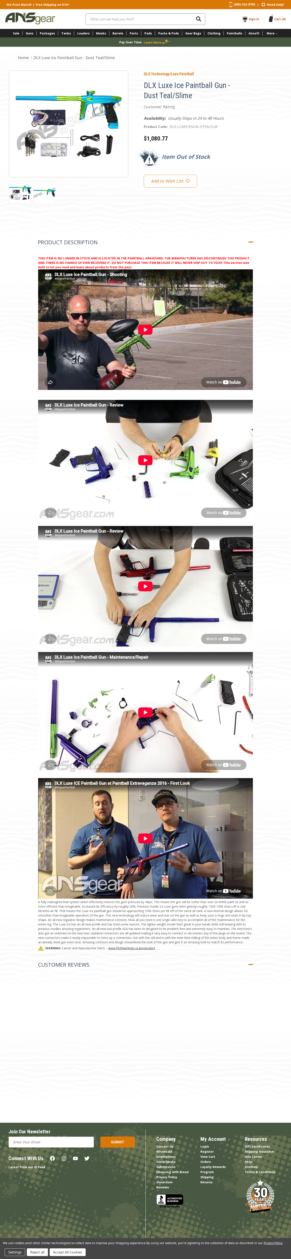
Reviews (162, 1187)
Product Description (68, 242)
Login (204, 1146)
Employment (166, 1157)
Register (207, 1152)
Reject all (37, 1252)
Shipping (207, 1177)
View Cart (207, 1157)
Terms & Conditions (260, 1172)
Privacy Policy (166, 1177)
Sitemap (251, 1167)
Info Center (253, 1157)
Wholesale (164, 1152)
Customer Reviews (63, 964)
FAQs (248, 1162)
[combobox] (145, 19)
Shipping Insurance (259, 1152)
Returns (206, 1182)
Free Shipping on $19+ (52, 5)
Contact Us (164, 1146)
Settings (15, 1252)
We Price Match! (19, 5)
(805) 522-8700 (244, 4)
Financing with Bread (172, 1172)
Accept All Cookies (67, 1252)
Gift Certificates (257, 1146)
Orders (205, 1162)
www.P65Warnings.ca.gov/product (131, 948)
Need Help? (275, 5)
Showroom (164, 1182)
